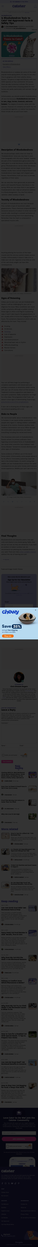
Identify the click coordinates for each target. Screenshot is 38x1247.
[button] (35, 610)
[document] (19, 623)
